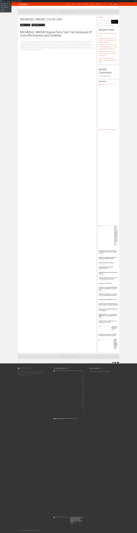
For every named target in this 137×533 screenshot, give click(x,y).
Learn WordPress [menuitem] (4, 7)
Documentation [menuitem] (4, 5)
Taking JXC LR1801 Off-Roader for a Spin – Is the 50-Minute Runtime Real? (108, 278)
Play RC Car (23, 38)
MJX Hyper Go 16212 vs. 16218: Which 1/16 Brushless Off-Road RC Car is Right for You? (108, 53)
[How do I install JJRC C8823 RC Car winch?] (108, 84)
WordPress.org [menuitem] (4, 3)
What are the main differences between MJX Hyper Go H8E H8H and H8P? (108, 60)
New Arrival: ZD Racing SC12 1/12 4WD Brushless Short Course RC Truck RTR (107, 335)
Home (67, 4)
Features (98, 4)
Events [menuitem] (21, 1)
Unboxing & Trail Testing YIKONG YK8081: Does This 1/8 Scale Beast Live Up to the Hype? (108, 288)
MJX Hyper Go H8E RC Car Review (106, 262)
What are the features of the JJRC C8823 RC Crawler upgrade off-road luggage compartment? (108, 40)
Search (101, 17)
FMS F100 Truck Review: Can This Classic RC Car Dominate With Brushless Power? (108, 294)
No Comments (37, 38)
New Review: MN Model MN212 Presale (107, 299)
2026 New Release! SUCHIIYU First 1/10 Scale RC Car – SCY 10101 (107, 322)
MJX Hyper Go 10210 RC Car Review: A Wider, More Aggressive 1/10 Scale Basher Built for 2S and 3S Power (108, 46)
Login (110, 4)
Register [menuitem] (8, 1)
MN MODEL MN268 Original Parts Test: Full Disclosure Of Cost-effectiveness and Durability (56, 34)
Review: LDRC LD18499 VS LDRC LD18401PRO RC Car (106, 267)
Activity (73, 4)
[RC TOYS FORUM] (22, 4)
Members (85, 4)
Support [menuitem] (2, 9)
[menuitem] (1, 1)
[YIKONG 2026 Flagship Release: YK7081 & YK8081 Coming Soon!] (105, 339)
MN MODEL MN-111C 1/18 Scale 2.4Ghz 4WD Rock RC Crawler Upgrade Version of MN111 (108, 315)
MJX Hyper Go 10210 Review (105, 283)
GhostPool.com (28, 530)
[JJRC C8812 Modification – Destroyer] (104, 326)
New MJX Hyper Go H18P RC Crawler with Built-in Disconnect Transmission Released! (108, 304)
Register (116, 4)
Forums (92, 4)
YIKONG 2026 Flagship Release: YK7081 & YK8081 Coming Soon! (116, 344)
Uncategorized (23, 29)
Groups (79, 4)
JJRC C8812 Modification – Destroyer (114, 327)
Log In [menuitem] (4, 1)
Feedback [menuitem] (3, 11)
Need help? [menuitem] (14, 1)
